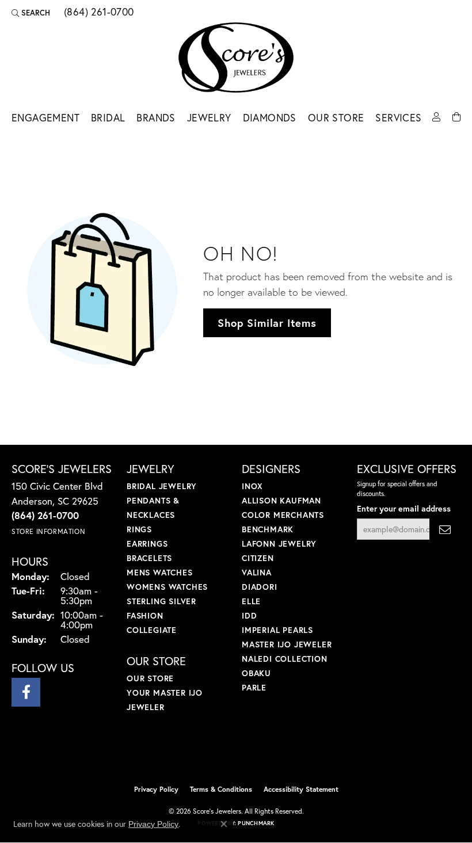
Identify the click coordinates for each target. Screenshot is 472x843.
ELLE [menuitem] (251, 601)
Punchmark (256, 823)
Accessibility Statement (301, 789)
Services (398, 117)
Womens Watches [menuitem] (167, 586)
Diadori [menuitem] (259, 586)
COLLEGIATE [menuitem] (152, 629)
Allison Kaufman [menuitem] (281, 500)
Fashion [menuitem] (145, 615)
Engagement (45, 117)
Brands (155, 117)
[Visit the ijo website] (217, 754)
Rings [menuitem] (139, 529)
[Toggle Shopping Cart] (456, 116)
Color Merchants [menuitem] (283, 514)
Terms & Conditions (221, 789)
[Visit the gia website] (254, 754)
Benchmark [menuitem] (268, 529)
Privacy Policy (156, 789)
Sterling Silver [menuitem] (161, 601)
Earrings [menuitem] (147, 543)
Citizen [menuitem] (258, 557)
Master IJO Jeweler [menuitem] (287, 644)
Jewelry (209, 117)
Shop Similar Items (267, 323)
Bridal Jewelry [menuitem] (162, 485)
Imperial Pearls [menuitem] (277, 629)
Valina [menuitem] (257, 572)
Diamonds (269, 117)
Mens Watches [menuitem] (160, 572)
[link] (98, 12)
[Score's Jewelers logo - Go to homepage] (236, 57)
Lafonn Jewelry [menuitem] (279, 543)
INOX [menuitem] (252, 485)
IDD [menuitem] (249, 615)
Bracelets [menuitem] (149, 557)
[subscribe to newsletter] (444, 529)
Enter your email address (404, 508)
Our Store (336, 117)
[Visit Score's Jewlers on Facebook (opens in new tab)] (26, 692)
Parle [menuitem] (254, 687)
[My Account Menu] (436, 116)
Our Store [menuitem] (150, 678)
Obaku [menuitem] (256, 672)
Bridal (108, 117)
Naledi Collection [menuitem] (285, 658)
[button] (31, 12)
